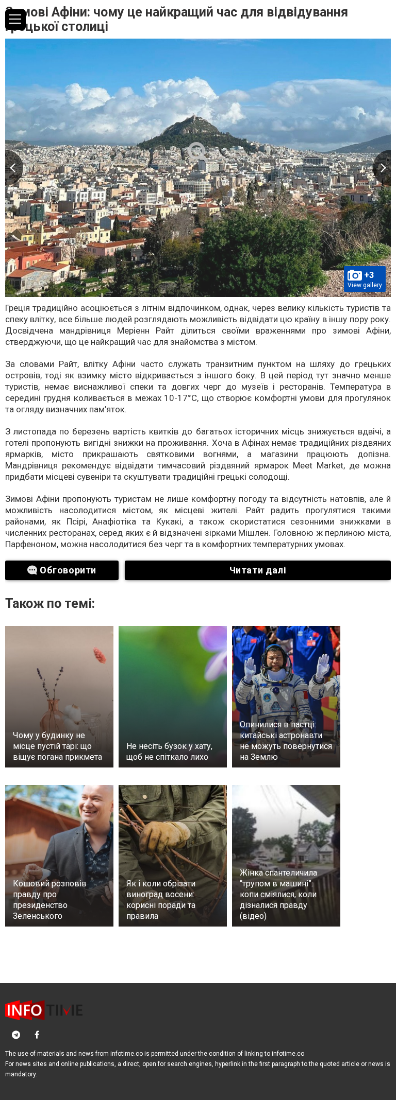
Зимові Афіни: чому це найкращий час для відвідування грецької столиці (176, 19)
